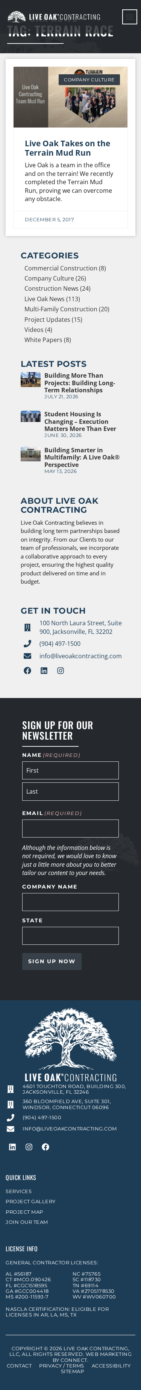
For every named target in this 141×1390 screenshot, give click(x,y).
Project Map (24, 1212)
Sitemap (72, 1371)
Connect (74, 1360)
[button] (129, 16)
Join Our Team (27, 1222)
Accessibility (111, 1366)
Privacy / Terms (61, 1366)
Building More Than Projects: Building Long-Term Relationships (79, 382)
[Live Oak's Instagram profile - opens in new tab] (60, 670)
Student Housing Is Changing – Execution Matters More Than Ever (80, 421)
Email (52, 814)
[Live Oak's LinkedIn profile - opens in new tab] (44, 670)
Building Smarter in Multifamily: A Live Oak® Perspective (82, 457)
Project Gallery (31, 1201)
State (32, 921)
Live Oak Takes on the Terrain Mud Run (67, 148)
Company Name (49, 887)
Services (19, 1191)
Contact (19, 1366)
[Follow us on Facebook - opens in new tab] (27, 670)
